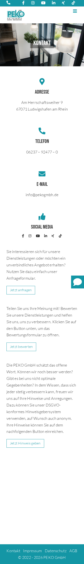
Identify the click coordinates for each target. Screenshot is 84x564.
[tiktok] (60, 236)
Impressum (32, 550)
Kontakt (13, 550)
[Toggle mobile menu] (75, 11)
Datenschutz (56, 550)
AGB (73, 550)
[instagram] (29, 236)
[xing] (52, 236)
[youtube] (38, 236)
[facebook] (23, 236)
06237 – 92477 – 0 (42, 152)
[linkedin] (45, 236)
